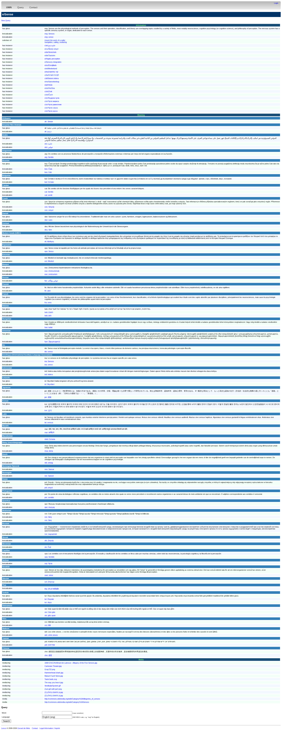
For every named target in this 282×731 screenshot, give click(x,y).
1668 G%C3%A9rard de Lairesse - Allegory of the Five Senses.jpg (71, 663)
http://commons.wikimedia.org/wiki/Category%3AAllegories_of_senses (72, 699)
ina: (49, 361)
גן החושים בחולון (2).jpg (54, 696)
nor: (49, 476)
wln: (51, 635)
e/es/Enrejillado (50, 65)
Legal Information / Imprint (49, 728)
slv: (48, 547)
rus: (51, 534)
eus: (52, 271)
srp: (48, 563)
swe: (49, 575)
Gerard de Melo (23, 728)
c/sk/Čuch (49, 95)
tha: (52, 589)
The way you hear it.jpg (54, 682)
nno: (49, 469)
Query (20, 7)
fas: (51, 281)
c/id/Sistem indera (52, 78)
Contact (33, 7)
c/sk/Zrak (48, 91)
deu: (48, 230)
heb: (49, 312)
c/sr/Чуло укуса (51, 111)
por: (49, 497)
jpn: (48, 397)
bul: (49, 182)
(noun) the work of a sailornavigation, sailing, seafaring (56, 41)
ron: (48, 517)
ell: (49, 241)
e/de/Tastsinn (50, 55)
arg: (49, 157)
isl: (49, 384)
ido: (49, 352)
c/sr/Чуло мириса (52, 101)
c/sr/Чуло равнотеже (53, 104)
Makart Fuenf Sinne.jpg (54, 676)
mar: (49, 432)
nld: (49, 463)
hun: (48, 327)
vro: (48, 625)
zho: (48, 655)
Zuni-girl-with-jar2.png (53, 689)
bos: (48, 169)
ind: (49, 374)
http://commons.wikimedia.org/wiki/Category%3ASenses (67, 702)
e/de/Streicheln (50, 52)
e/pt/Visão (48, 85)
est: (49, 261)
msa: (49, 451)
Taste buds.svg (51, 679)
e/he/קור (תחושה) (51, 72)
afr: (49, 121)
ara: (48, 144)
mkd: (50, 439)
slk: (49, 541)
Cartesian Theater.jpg (53, 666)
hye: (52, 342)
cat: (49, 192)
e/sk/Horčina (50, 88)
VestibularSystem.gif (53, 686)
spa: (49, 557)
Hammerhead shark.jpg (54, 673)
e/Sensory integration (53, 62)
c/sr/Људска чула (52, 98)
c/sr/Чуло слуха (51, 108)
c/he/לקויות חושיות (52, 75)
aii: (48, 131)
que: (50, 507)
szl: (49, 582)
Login (276, 3)
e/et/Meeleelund (51, 68)
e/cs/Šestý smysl (51, 49)
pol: (49, 488)
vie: (50, 612)
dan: (48, 220)
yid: (50, 645)
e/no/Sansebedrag (52, 82)
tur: (49, 599)
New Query (5, 20)
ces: (49, 207)
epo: (49, 251)
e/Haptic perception (52, 59)
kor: (48, 410)
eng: (50, 34)
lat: (49, 422)
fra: (48, 302)
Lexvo (3, 728)
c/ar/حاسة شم (50, 45)
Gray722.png (50, 669)
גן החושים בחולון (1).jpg (54, 692)
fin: (47, 291)
